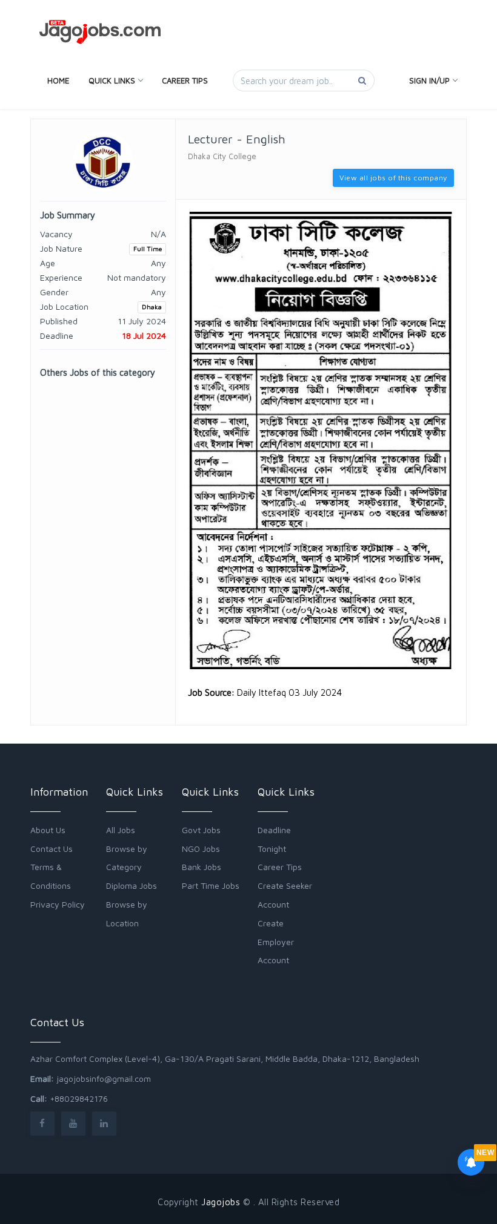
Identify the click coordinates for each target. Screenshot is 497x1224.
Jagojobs (220, 1202)
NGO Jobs (201, 848)
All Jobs (120, 830)
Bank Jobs (201, 867)
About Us (47, 830)
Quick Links (111, 80)
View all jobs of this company (393, 177)
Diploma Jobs (131, 885)
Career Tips (185, 80)
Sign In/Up (429, 80)
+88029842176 (79, 1098)
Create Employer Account (276, 942)
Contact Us (51, 848)
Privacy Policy (57, 904)
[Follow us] (42, 1123)
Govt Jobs (201, 830)
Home (58, 80)
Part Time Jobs (210, 885)
